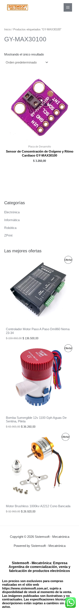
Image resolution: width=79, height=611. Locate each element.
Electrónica (12, 212)
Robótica (10, 228)
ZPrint (8, 235)
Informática (12, 220)
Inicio (7, 29)
